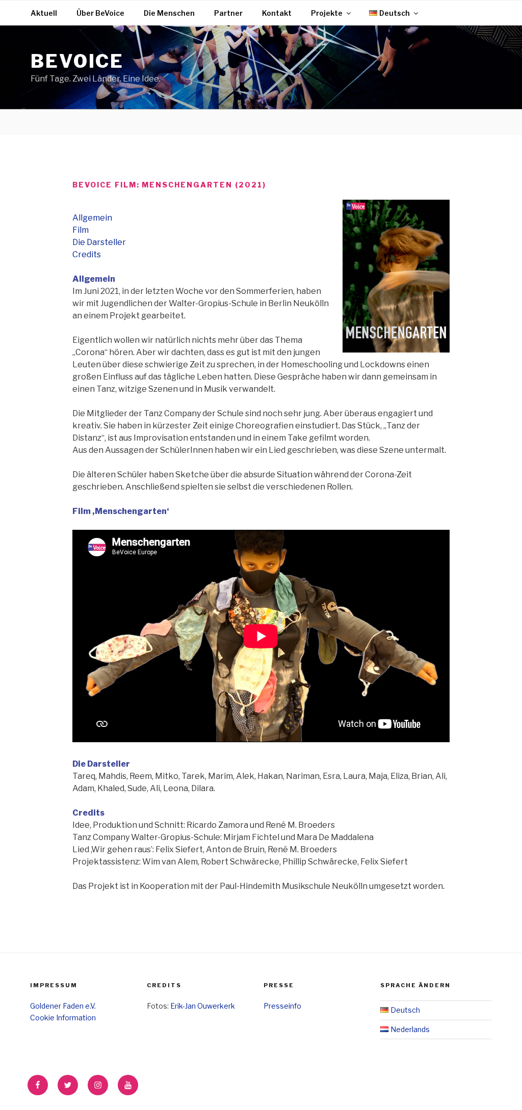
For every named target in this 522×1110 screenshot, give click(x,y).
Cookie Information (63, 1017)
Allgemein (92, 218)
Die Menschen (169, 13)
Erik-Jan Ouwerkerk (202, 1005)
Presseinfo (282, 1005)
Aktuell (44, 13)
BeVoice (77, 61)
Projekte (327, 13)
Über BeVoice (100, 13)
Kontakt (277, 13)
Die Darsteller (99, 242)
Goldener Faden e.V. (63, 1005)
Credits (86, 254)
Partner (228, 13)
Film (80, 230)
